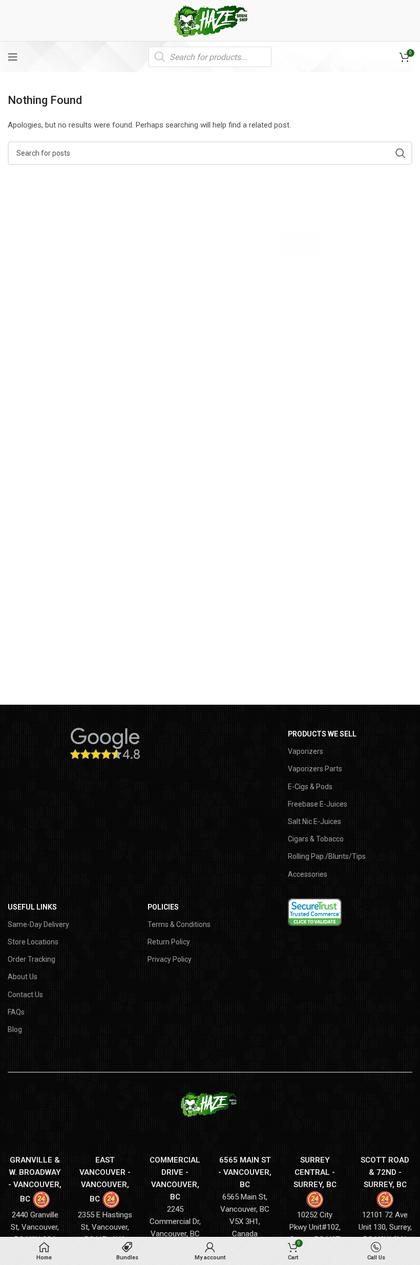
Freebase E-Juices (317, 804)
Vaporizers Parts (315, 769)
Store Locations (33, 942)
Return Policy (169, 942)
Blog (15, 1029)
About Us (22, 977)
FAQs (16, 1012)
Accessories (307, 874)
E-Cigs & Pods (310, 787)
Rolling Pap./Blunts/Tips (327, 856)
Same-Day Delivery (38, 924)
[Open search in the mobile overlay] (210, 57)
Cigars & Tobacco (316, 839)
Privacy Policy (170, 959)
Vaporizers (305, 751)
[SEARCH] (400, 153)
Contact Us (25, 994)
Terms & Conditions (179, 924)
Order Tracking (31, 959)
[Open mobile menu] (13, 57)
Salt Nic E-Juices (314, 821)
